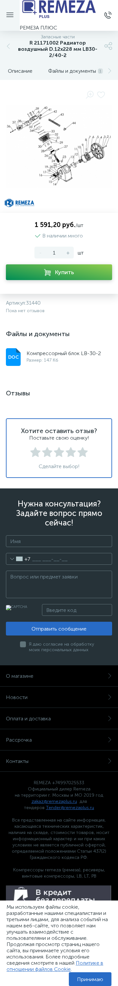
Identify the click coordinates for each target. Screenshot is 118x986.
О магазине (19, 676)
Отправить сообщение (59, 629)
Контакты (17, 761)
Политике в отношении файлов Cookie (55, 966)
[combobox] (18, 558)
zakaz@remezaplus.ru (54, 801)
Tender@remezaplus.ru (70, 807)
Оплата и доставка (28, 718)
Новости (17, 697)
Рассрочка (19, 740)
